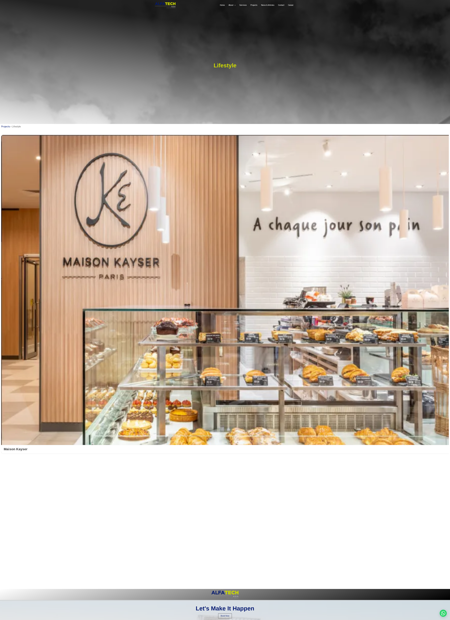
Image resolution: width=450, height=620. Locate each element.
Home (222, 5)
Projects (253, 5)
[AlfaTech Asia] (165, 5)
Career (290, 5)
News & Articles (267, 5)
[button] (234, 5)
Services (243, 5)
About (231, 5)
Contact (281, 5)
